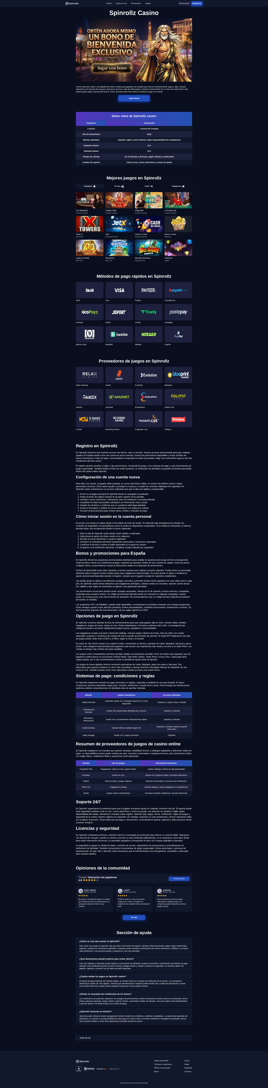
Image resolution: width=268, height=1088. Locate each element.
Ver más (134, 917)
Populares (88, 186)
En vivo (118, 186)
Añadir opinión (179, 879)
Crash (147, 186)
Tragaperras (176, 186)
